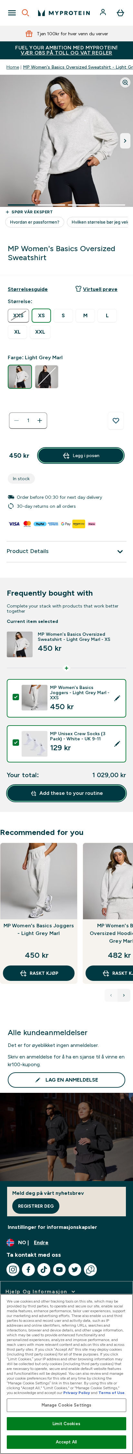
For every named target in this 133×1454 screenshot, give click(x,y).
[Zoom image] (125, 82)
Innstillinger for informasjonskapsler (52, 1227)
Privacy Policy (76, 1392)
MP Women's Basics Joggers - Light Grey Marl (39, 929)
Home (12, 67)
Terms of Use (111, 1392)
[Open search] (25, 12)
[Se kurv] (120, 13)
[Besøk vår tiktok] (43, 1269)
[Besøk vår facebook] (28, 1269)
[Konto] (103, 12)
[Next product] (124, 995)
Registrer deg (36, 1206)
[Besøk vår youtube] (59, 1269)
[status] (28, 420)
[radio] (18, 316)
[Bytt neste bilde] (125, 141)
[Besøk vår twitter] (74, 1269)
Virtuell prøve (100, 289)
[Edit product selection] (117, 698)
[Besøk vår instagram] (12, 1269)
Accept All (66, 1442)
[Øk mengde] (40, 420)
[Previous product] (111, 995)
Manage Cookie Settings (67, 1405)
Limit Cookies (66, 1423)
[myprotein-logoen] (64, 13)
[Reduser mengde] (16, 420)
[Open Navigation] (12, 13)
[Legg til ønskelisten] (116, 421)
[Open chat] (90, 1269)
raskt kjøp (44, 973)
